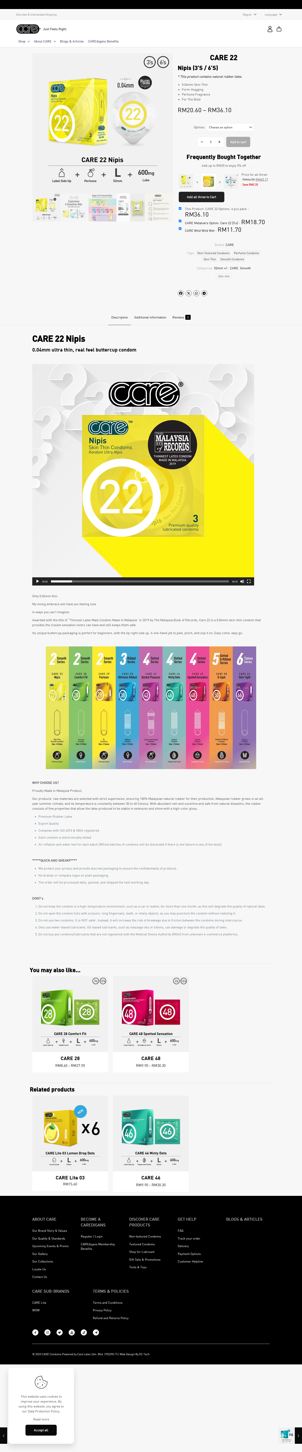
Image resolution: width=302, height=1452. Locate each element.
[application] (143, 475)
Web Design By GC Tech (135, 1354)
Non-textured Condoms (145, 1236)
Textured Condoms (142, 1244)
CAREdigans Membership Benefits (98, 1246)
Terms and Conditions (107, 1302)
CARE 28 (70, 1058)
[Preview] (102, 990)
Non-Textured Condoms (213, 253)
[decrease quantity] (202, 142)
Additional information (150, 317)
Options (199, 127)
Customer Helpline (190, 1261)
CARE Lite (39, 1302)
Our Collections (42, 1261)
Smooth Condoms (232, 259)
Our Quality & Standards (48, 1238)
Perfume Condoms (246, 253)
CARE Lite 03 (70, 1177)
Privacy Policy (102, 1310)
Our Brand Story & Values (49, 1230)
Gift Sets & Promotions (144, 1259)
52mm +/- (221, 268)
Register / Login (92, 1236)
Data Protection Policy (43, 1411)
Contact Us (39, 1276)
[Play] (38, 581)
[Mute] (242, 581)
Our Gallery (40, 1254)
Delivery (183, 1246)
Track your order (189, 1238)
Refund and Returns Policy (111, 1318)
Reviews (180, 317)
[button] (143, 475)
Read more (41, 1419)
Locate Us (39, 1269)
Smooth (245, 268)
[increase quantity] (219, 142)
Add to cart (238, 142)
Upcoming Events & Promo (50, 1246)
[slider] (140, 581)
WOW (36, 1310)
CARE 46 (150, 1177)
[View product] (102, 982)
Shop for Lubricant (141, 1251)
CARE (234, 268)
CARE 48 (150, 1058)
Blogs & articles (244, 1219)
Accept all (41, 1430)
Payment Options (189, 1254)
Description (119, 317)
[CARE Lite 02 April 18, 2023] (290, 1435)
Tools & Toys (137, 1267)
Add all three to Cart (201, 197)
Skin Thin (210, 259)
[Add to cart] (102, 1101)
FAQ (180, 1230)
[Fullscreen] (249, 581)
